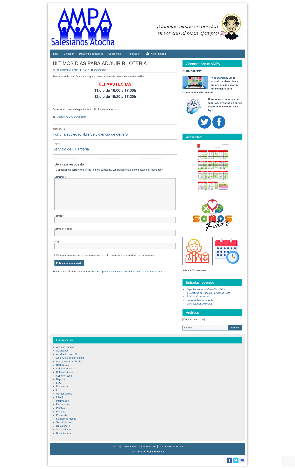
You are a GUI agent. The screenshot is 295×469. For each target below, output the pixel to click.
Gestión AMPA (64, 116)
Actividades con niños (68, 354)
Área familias (148, 446)
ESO (58, 382)
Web (56, 241)
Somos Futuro (64, 429)
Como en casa (64, 375)
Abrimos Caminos (65, 347)
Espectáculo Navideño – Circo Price (206, 289)
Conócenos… (115, 53)
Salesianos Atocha (66, 418)
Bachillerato (62, 365)
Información (80, 116)
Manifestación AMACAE (199, 303)
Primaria (60, 411)
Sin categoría (63, 425)
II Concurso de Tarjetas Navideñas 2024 (208, 292)
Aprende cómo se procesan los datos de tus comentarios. (132, 271)
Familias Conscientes (198, 296)
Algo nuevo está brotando (70, 357)
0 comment (100, 69)
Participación (63, 404)
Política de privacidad (172, 446)
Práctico (60, 408)
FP (57, 390)
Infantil (59, 397)
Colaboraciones (64, 372)
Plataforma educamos (91, 53)
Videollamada (219, 77)
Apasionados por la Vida (69, 361)
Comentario (60, 176)
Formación (134, 53)
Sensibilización (64, 422)
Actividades (62, 350)
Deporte (60, 379)
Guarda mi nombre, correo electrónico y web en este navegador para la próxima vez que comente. (105, 255)
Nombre (59, 215)
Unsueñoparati (64, 433)
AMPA (86, 69)
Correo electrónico (64, 228)
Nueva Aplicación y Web (200, 300)
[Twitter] (204, 122)
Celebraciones (64, 368)
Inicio (55, 53)
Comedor (69, 53)
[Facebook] (218, 122)
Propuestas (62, 415)
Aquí (210, 110)
